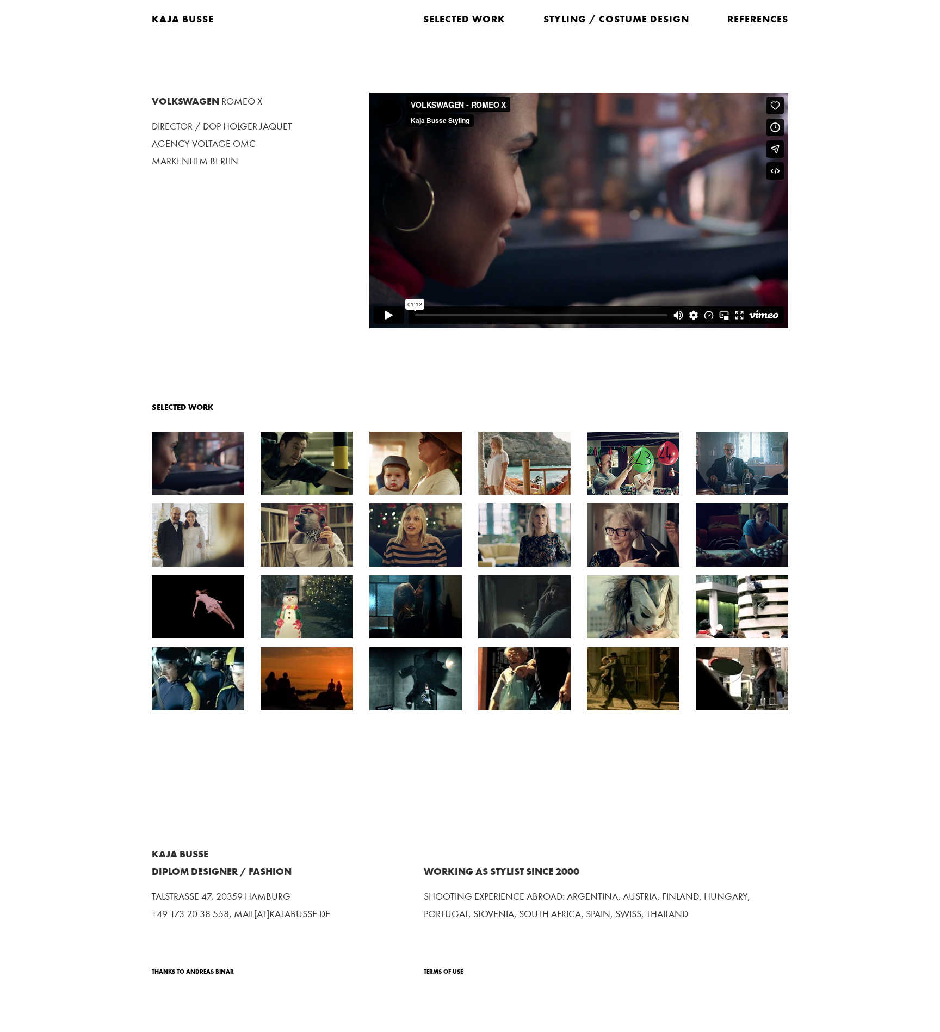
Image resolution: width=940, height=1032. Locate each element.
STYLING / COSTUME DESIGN (616, 19)
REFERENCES (757, 19)
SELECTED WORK (464, 19)
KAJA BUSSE (183, 19)
